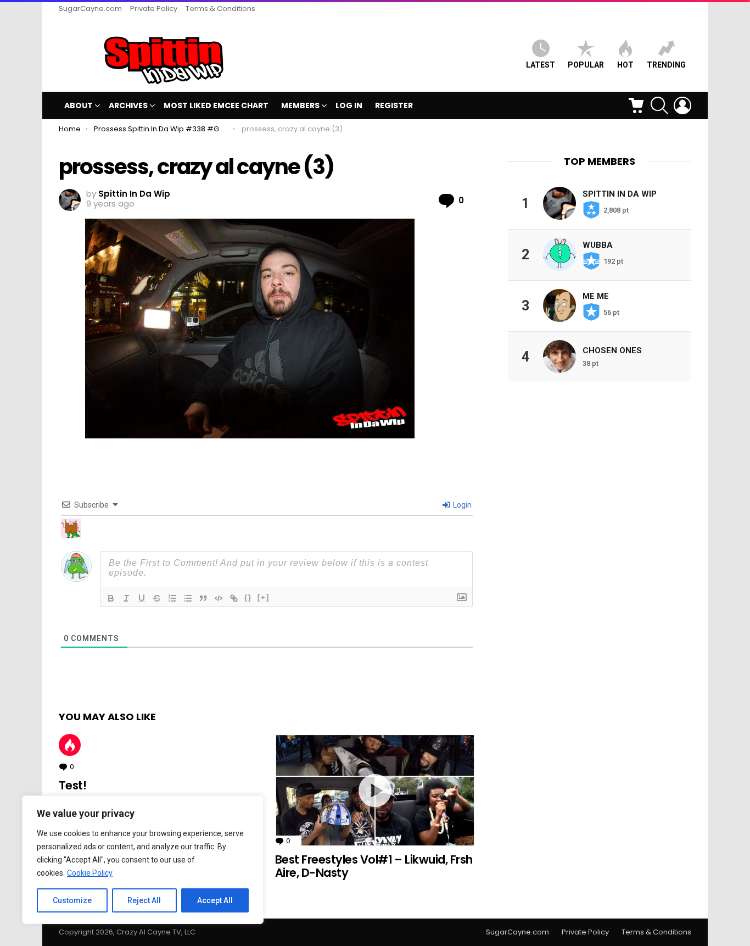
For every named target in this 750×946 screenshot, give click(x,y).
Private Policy (153, 8)
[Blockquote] (203, 598)
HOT (625, 64)
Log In (348, 105)
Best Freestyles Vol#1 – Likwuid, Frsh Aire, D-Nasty (374, 866)
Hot (70, 745)
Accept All (215, 900)
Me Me (596, 296)
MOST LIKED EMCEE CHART (216, 105)
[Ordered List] (172, 598)
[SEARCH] (659, 105)
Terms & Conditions (220, 8)
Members (300, 105)
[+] (264, 597)
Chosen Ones (612, 350)
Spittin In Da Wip (620, 193)
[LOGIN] (682, 105)
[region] (143, 859)
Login (461, 504)
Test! (72, 785)
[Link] (234, 598)
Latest (540, 64)
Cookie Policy (90, 873)
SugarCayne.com (90, 8)
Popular (586, 64)
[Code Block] (218, 598)
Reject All (144, 900)
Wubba (598, 244)
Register (394, 105)
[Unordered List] (187, 598)
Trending (666, 64)
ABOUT (78, 105)
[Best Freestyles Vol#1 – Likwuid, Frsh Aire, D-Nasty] (375, 790)
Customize (72, 900)
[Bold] (111, 598)
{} (248, 597)
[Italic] (126, 598)
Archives (128, 105)
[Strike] (157, 598)
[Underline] (141, 598)
